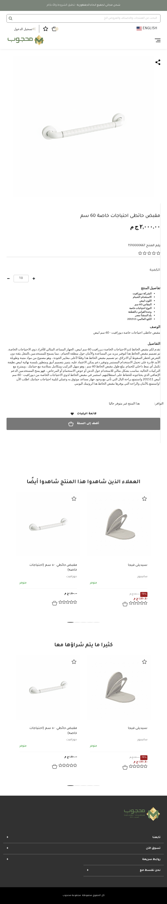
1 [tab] (70, 622)
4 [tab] (90, 622)
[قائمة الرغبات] (74, 498)
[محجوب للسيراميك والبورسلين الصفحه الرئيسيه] (25, 40)
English (149, 29)
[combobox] (83, 18)
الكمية (155, 270)
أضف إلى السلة (88, 423)
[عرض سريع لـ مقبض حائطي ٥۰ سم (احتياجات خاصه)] (54, 603)
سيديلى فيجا (137, 565)
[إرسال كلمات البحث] (10, 18)
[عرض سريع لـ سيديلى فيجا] (125, 604)
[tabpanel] (48, 552)
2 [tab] (77, 622)
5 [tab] (96, 622)
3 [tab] (83, 622)
